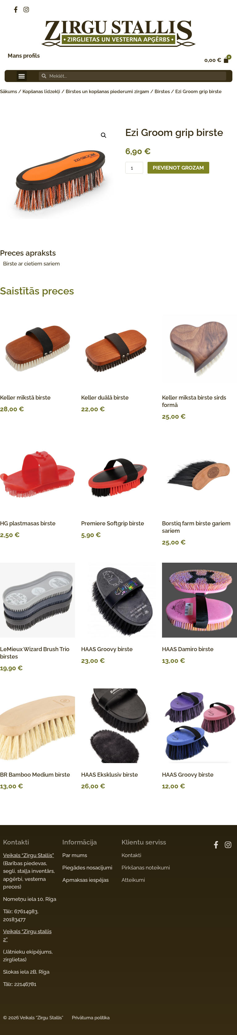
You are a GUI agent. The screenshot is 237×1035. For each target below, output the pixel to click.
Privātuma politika (91, 1018)
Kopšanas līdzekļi (41, 91)
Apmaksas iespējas (85, 880)
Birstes (162, 91)
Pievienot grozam (178, 168)
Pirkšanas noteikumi (146, 868)
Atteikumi (133, 880)
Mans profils (24, 55)
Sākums (8, 91)
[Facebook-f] (16, 9)
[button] (22, 76)
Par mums (74, 855)
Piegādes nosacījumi (87, 868)
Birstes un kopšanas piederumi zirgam (107, 91)
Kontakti (131, 855)
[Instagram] (26, 9)
